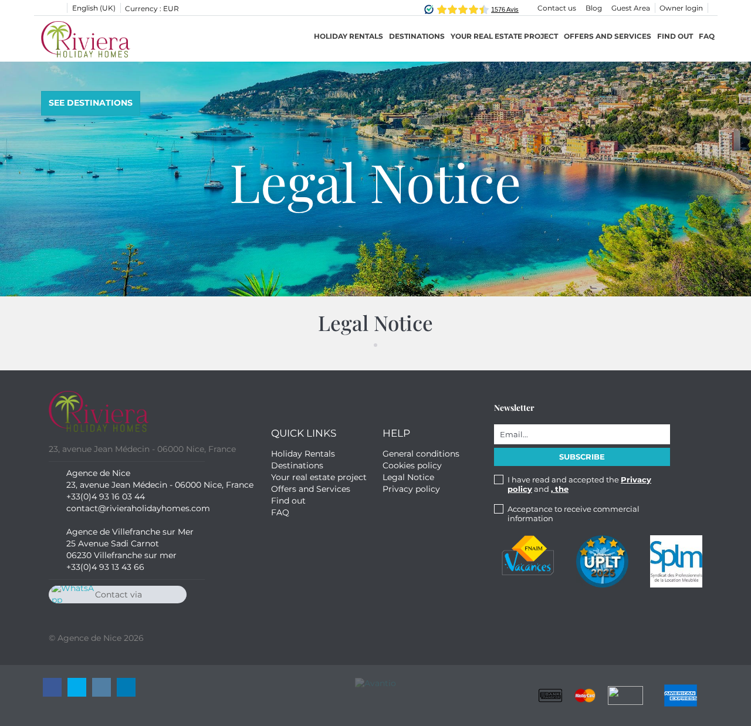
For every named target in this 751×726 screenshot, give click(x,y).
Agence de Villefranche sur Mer (130, 531)
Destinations (297, 465)
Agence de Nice (98, 473)
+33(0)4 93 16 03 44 (105, 496)
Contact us (556, 8)
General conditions (421, 453)
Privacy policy (411, 489)
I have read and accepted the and (579, 484)
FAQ (707, 36)
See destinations (91, 102)
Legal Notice (408, 477)
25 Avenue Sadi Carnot (112, 543)
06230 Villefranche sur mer (121, 555)
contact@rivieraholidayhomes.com (138, 508)
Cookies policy (412, 465)
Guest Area (630, 8)
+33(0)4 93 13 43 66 (105, 567)
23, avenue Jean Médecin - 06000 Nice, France (159, 485)
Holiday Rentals (348, 36)
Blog (594, 8)
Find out (675, 36)
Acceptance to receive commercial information (574, 513)
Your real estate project (504, 36)
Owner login (681, 8)
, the (560, 489)
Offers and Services (607, 36)
